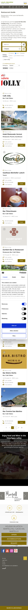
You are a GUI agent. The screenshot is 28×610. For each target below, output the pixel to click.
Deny (14, 335)
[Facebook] (3, 550)
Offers (14, 535)
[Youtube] (7, 550)
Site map (4, 558)
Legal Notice (4, 560)
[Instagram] (11, 550)
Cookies (3, 563)
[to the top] (25, 558)
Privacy (3, 562)
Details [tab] (14, 277)
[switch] (24, 309)
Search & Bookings (14, 608)
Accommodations (14, 539)
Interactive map (14, 522)
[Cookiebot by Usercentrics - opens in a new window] (19, 273)
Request (14, 543)
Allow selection (14, 330)
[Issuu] (16, 550)
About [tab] (23, 277)
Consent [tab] (5, 277)
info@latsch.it (19, 512)
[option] (14, 495)
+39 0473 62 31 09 (9, 512)
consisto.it (4, 568)
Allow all (14, 325)
